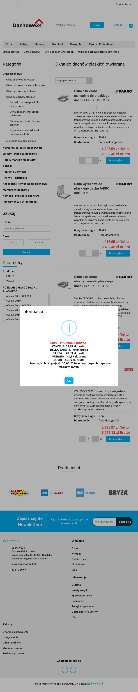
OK (69, 380)
